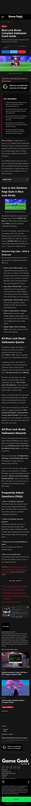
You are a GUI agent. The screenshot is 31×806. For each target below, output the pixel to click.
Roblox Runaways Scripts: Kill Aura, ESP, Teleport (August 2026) (14, 673)
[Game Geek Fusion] (15, 17)
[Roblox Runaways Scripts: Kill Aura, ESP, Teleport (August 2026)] (15, 660)
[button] (28, 782)
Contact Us (5, 775)
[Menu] (3, 17)
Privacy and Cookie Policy (9, 804)
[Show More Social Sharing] (27, 51)
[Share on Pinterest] (22, 51)
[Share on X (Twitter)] (14, 51)
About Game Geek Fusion (9, 773)
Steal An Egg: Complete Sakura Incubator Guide (13, 701)
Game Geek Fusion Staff (10, 46)
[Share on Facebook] (5, 51)
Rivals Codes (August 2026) (12, 602)
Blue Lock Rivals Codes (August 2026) (15, 586)
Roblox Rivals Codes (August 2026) (14, 593)
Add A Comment (7, 707)
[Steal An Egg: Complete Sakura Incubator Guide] (15, 688)
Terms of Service (6, 771)
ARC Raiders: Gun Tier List (16, 567)
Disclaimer (5, 770)
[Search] (28, 17)
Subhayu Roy (6, 677)
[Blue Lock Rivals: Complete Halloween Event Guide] (15, 71)
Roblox (4, 26)
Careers (4, 777)
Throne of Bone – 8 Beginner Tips (14, 589)
